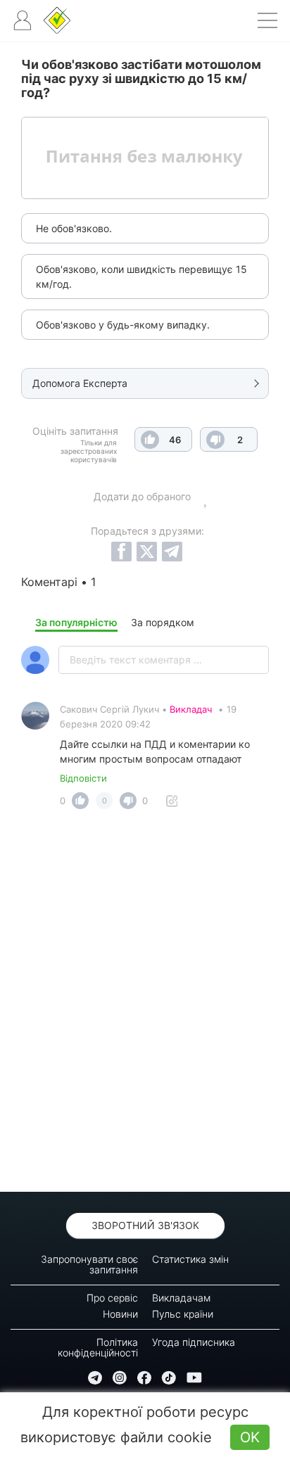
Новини (120, 1314)
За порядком (162, 622)
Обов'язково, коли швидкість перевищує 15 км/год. (141, 276)
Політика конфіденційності (98, 1347)
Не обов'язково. (74, 228)
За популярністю (76, 622)
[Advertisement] (145, 1005)
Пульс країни (182, 1314)
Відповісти (83, 778)
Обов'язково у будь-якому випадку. (123, 325)
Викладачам (181, 1297)
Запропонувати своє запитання (89, 1264)
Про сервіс (112, 1297)
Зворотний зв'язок (145, 1225)
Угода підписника (193, 1342)
